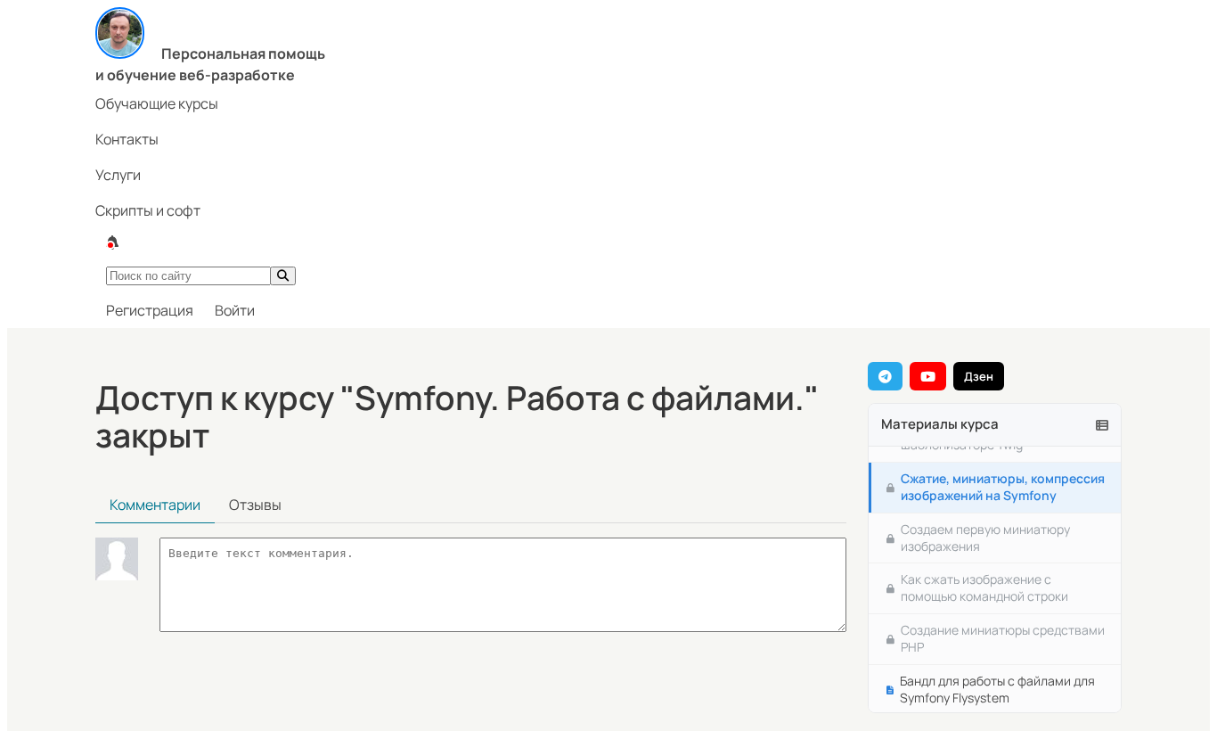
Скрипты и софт (147, 210)
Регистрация (149, 310)
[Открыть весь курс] (1102, 424)
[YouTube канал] (928, 376)
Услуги (118, 175)
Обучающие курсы (156, 103)
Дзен (978, 376)
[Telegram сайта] (885, 376)
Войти (235, 310)
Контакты (127, 139)
